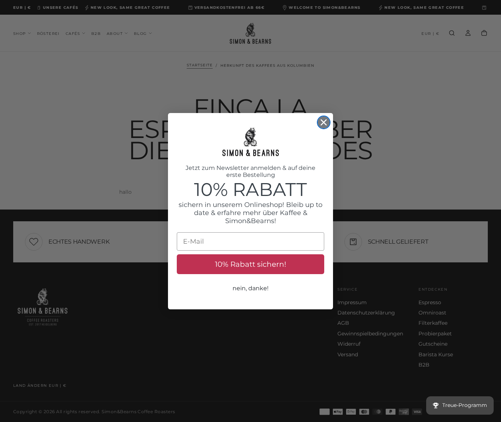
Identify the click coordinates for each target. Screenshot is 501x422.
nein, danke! (250, 288)
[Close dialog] (323, 122)
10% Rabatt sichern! (250, 264)
